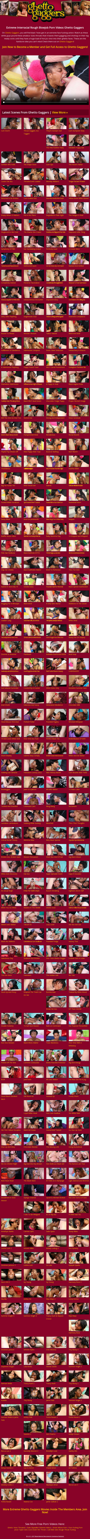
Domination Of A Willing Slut (77, 300)
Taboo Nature (51, 333)
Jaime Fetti (50, 1400)
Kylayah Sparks (74, 1265)
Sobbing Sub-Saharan (9, 772)
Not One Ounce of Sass (78, 1197)
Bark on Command (53, 1026)
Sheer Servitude (75, 418)
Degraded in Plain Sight (55, 215)
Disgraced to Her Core (9, 232)
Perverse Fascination (31, 283)
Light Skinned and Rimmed (79, 1181)
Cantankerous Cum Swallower (33, 941)
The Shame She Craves (32, 232)
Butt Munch (73, 452)
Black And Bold (74, 333)
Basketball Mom (75, 502)
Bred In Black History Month (9, 435)
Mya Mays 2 (50, 1299)
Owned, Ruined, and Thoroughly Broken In (54, 283)
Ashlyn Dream (74, 1434)
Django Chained (30, 1197)
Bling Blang (50, 806)
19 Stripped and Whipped (78, 536)
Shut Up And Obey (8, 1147)
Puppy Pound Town (31, 367)
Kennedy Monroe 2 (31, 1451)
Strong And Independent (55, 418)
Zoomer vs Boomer (8, 654)
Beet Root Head (7, 1181)
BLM (3, 1079)
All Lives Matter (52, 1079)
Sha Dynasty (73, 1248)
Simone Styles (29, 1350)
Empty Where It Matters (10, 215)
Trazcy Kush (50, 1383)
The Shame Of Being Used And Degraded (54, 316)
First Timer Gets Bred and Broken (76, 553)
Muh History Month (53, 772)
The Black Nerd (29, 1181)
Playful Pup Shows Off (9, 452)
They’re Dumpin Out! (54, 131)
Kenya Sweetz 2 (7, 1468)
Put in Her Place (30, 215)
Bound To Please (7, 333)
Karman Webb (6, 1383)
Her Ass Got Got (75, 924)
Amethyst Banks (7, 1231)
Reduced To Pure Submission (77, 283)
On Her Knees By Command (55, 266)
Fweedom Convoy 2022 (33, 772)
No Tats (72, 975)
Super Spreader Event (54, 874)
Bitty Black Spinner (53, 840)
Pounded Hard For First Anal (54, 587)
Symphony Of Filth (8, 249)
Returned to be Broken (10, 198)
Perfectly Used (51, 249)
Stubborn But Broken (32, 958)
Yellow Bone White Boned (78, 198)
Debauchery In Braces (77, 350)
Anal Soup (72, 654)
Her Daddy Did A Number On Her (9, 637)
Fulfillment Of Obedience (10, 350)
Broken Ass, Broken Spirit (11, 857)
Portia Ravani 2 (74, 1417)
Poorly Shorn (74, 1096)
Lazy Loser (50, 924)
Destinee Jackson (7, 1350)
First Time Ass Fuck (31, 739)
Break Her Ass (51, 1009)
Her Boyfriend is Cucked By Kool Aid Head (54, 620)
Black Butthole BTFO (32, 553)
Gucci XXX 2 (5, 1282)
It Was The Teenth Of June (31, 891)
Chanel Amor (51, 1468)
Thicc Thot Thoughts (76, 823)
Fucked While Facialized (10, 502)
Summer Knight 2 (75, 1400)
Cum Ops (49, 164)
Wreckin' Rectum (30, 333)
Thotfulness (5, 468)
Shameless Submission (10, 384)
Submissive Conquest (32, 350)
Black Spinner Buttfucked (78, 587)
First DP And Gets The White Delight (54, 468)
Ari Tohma (73, 1468)
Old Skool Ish (29, 1096)
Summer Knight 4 (30, 1316)
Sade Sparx (50, 1231)
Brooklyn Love (51, 1451)
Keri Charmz (50, 1434)
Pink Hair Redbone (8, 553)
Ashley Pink (28, 1417)
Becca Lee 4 (6, 1451)
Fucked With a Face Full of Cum (54, 502)
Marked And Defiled (76, 266)
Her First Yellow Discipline (11, 1130)
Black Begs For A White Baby (54, 519)
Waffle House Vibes (8, 536)
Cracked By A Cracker (32, 688)
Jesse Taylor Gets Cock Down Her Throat (30, 1530)
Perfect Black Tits (53, 739)
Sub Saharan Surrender (10, 688)
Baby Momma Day (53, 536)
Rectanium (73, 806)
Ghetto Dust (51, 908)
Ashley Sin (27, 1299)
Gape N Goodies (75, 874)
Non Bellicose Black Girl (55, 1164)
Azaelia (4, 1400)
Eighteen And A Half (76, 891)
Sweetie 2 (27, 1434)
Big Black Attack (75, 857)
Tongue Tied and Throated (77, 181)
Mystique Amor (52, 1485)
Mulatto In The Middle (32, 908)
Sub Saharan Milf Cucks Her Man (31, 620)
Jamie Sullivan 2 (52, 1502)
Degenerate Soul (30, 316)
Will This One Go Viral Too (11, 418)
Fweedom (27, 975)
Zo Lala (49, 1265)
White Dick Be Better (77, 755)
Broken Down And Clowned (54, 755)
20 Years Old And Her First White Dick (32, 637)
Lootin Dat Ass (7, 181)
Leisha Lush (28, 1265)
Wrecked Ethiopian (76, 722)
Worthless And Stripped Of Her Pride (55, 232)
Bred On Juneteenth (31, 519)
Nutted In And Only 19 (9, 587)
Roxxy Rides (73, 1231)
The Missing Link (52, 1147)
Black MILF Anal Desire (32, 401)
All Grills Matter (52, 789)
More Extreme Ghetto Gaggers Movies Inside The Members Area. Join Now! (45, 1510)
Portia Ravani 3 (52, 1417)
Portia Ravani (6, 1502)
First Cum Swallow (53, 1113)
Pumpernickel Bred (31, 435)
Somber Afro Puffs (8, 164)
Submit (48, 485)
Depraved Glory (52, 300)
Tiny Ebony (28, 1400)
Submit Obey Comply (32, 755)
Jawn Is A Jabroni (30, 789)
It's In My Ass (51, 1214)
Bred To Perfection (53, 570)
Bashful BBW (74, 468)
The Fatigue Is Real (76, 215)
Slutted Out (28, 418)
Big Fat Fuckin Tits (8, 485)
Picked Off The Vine (8, 1062)
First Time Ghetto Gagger (56, 958)
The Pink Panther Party (55, 148)
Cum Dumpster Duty (76, 131)
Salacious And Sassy (31, 705)
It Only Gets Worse (53, 603)
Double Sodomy (7, 1026)
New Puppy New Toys (32, 452)
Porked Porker (29, 722)
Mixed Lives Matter (8, 924)
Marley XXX (73, 1451)
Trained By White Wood (78, 992)
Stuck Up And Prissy (8, 992)
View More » (60, 112)
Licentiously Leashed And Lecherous (9, 671)
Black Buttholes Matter (32, 570)
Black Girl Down (30, 1130)
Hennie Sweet (51, 1366)
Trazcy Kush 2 (29, 1383)
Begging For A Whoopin (10, 603)
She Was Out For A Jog (77, 1079)
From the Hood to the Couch (55, 198)
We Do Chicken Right (9, 1164)
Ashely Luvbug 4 (52, 1248)
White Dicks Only (52, 688)
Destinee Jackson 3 (8, 1265)
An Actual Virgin (7, 891)
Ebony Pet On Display (77, 637)
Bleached (49, 823)
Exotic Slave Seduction (54, 350)
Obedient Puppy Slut (76, 148)
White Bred (73, 620)
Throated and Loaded (32, 181)
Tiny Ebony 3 (73, 1350)
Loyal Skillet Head (30, 1113)
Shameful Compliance (77, 316)
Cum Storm (5, 131)
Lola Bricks (28, 1366)
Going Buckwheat (75, 1147)
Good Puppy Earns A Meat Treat (31, 671)
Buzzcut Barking (52, 452)
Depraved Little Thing (77, 232)
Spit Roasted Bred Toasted (32, 502)
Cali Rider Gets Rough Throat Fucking (61, 1530)
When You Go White (8, 908)
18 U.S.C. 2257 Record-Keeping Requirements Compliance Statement (45, 1536)
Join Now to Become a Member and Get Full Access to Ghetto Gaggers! (45, 47)
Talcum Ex (28, 924)
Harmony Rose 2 (75, 1282)
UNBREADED (74, 671)
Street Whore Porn (60, 1527)
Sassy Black (5, 519)
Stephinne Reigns (7, 1366)
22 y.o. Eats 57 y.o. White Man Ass (76, 840)
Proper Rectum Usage (77, 401)
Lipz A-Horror (29, 1468)
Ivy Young (27, 1282)
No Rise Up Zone (75, 1130)
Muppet (72, 519)
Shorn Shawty (6, 755)
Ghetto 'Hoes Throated (16, 1527)
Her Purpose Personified (78, 1026)
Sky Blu (4, 1299)
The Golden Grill (52, 975)
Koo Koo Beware (7, 1043)
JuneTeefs (27, 1079)
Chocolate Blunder (31, 1147)
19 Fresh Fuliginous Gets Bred (53, 553)
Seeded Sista (28, 587)
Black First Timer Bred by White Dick (32, 536)
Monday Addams (52, 181)
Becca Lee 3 (73, 1485)
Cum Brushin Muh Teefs (78, 772)
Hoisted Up (50, 1096)
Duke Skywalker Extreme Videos (39, 1527)
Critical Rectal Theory (9, 840)
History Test (73, 941)
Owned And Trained (53, 1130)
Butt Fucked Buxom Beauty (54, 671)
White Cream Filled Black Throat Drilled (75, 485)
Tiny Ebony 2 (73, 1383)
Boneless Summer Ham (78, 688)
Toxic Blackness (52, 1043)
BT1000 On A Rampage (55, 1181)
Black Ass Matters (8, 941)
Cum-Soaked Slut (30, 198)
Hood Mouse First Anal (10, 722)
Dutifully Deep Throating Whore (10, 401)
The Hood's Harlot (76, 164)
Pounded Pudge (52, 941)
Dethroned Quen (30, 266)
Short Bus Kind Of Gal (54, 857)
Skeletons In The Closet (78, 603)
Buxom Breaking (52, 891)
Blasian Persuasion (31, 857)
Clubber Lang (6, 620)
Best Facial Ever (30, 485)
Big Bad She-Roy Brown (33, 1164)
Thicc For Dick (74, 570)
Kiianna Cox (28, 1502)
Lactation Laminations (9, 823)
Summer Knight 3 (75, 1366)
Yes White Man (74, 1113)
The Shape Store (30, 164)
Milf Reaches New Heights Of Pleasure (33, 384)
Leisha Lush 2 (6, 1248)
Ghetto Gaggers (12, 32)
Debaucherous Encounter (33, 300)
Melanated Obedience (54, 705)
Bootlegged (5, 789)
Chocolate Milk (74, 705)
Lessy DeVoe (74, 1299)
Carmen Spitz (29, 1231)
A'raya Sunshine (30, 1485)
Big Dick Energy (75, 1062)
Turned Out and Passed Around (9, 266)
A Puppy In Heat (52, 384)
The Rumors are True (77, 1164)
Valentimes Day (7, 958)
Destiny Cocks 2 (7, 1485)
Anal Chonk (5, 705)
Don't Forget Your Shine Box (54, 637)
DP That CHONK (75, 1009)
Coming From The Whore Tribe (77, 367)
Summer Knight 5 (7, 1316)
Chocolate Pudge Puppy (55, 401)
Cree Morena (51, 1350)
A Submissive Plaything (10, 367)
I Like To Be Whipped (32, 1214)
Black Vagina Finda (76, 384)
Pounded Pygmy (52, 722)
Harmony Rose (74, 1333)
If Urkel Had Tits (75, 1214)
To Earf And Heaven (31, 1026)
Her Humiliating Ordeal (32, 249)
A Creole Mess (74, 249)
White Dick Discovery (9, 874)
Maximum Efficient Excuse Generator (77, 908)
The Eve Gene (6, 975)
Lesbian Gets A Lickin (77, 958)
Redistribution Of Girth (77, 739)
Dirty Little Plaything (8, 316)
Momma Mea (29, 840)
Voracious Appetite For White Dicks (10, 300)
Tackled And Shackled (9, 806)
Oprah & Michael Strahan (55, 1197)
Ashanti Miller (29, 1248)
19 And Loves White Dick (10, 739)
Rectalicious (50, 435)
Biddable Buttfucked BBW (56, 654)
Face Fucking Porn (75, 1527)
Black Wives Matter (31, 1043)
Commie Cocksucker (31, 1062)
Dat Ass (27, 874)
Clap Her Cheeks (7, 570)
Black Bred (28, 603)
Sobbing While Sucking (32, 823)
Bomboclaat (51, 992)
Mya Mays (73, 1316)
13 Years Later (74, 789)
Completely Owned (8, 283)
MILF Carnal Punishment (55, 367)
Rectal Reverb (74, 435)
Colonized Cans (29, 806)
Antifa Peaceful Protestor (55, 1062)
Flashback (27, 654)
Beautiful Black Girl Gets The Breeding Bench (28, 468)
